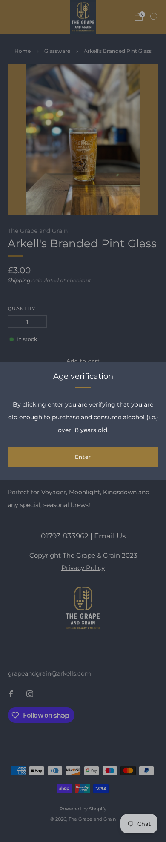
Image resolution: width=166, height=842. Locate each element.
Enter (83, 457)
